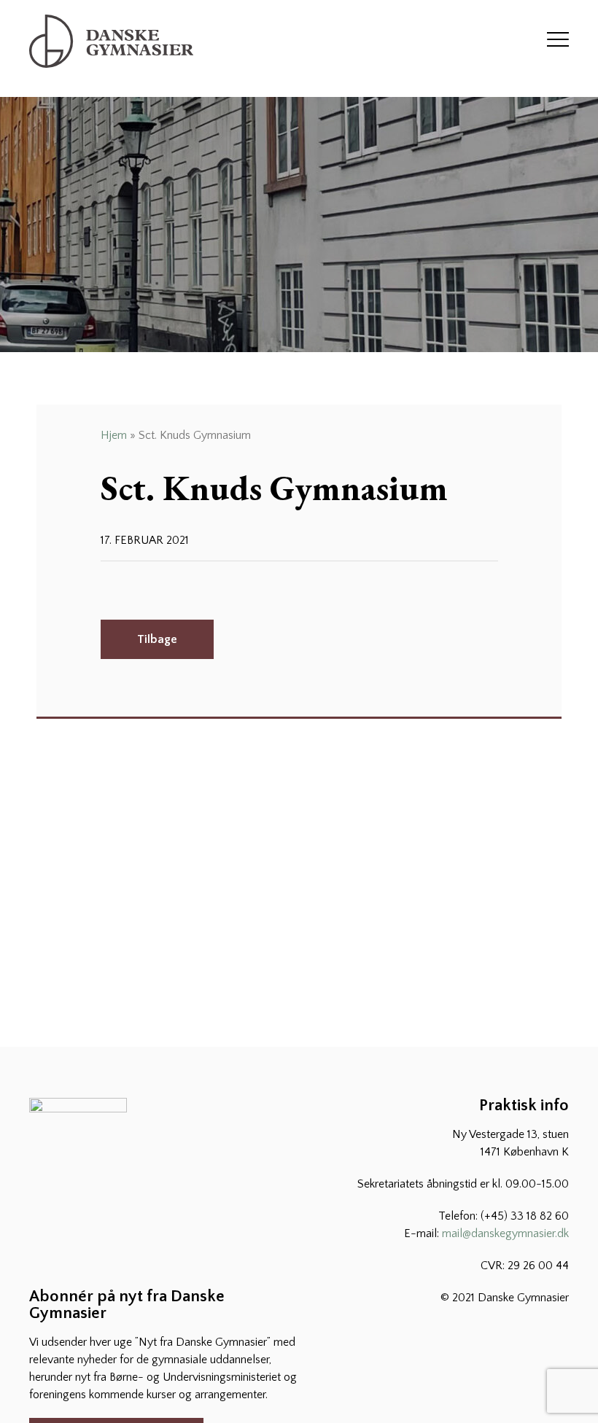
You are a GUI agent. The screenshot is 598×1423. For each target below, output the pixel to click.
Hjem (114, 435)
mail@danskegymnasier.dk (505, 1233)
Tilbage (157, 639)
